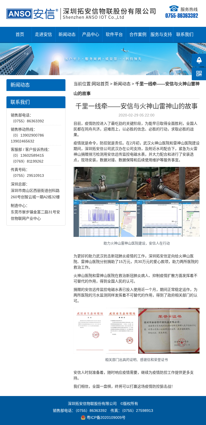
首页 (20, 34)
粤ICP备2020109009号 (106, 417)
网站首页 (100, 84)
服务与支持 (161, 34)
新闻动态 (67, 34)
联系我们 (184, 34)
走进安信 (43, 34)
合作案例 (137, 34)
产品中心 (90, 34)
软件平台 (114, 34)
